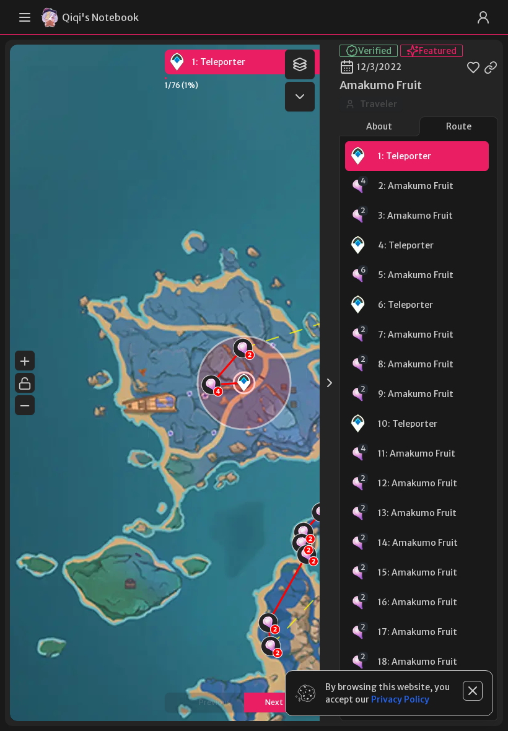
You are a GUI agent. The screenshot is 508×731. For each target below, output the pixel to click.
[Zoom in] (25, 360)
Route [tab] (458, 126)
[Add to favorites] (473, 66)
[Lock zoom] (25, 383)
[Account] (483, 17)
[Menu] (25, 17)
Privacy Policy (400, 699)
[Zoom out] (25, 405)
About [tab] (379, 126)
